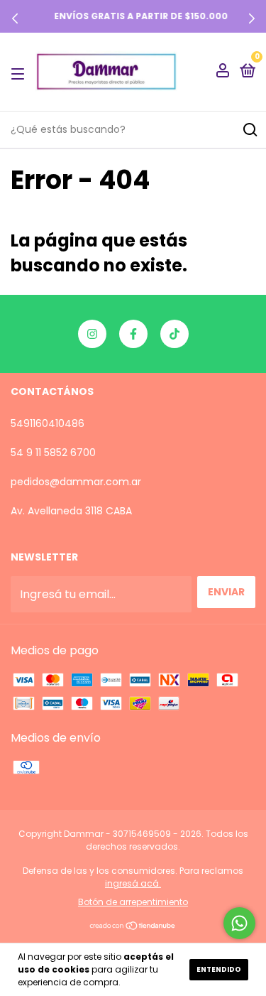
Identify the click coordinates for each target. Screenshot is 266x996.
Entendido (218, 969)
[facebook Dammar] (133, 334)
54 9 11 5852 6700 (53, 452)
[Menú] (20, 72)
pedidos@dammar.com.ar (76, 482)
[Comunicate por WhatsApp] (239, 923)
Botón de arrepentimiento (133, 902)
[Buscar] (249, 130)
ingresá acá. (133, 883)
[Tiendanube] (133, 927)
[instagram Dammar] (92, 334)
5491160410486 (47, 423)
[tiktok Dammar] (174, 334)
